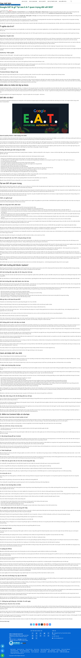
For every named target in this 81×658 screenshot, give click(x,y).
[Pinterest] (48, 633)
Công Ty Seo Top (29, 649)
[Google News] (40, 636)
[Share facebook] (31, 625)
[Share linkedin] (39, 625)
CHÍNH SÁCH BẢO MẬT (64, 652)
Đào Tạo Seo (13, 649)
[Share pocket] (47, 625)
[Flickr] (36, 636)
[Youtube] (44, 633)
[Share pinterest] (36, 625)
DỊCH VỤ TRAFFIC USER (52, 1)
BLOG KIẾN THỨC (62, 1)
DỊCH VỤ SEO (24, 1)
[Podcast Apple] (48, 636)
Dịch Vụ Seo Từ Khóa (55, 649)
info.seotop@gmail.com (58, 638)
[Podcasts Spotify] (32, 638)
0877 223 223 (56, 636)
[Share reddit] (45, 625)
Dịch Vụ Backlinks (35, 652)
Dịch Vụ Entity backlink (24, 650)
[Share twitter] (34, 625)
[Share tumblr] (42, 625)
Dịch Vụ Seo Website (65, 649)
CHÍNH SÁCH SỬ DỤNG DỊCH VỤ (17, 653)
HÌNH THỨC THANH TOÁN (53, 652)
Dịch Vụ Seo (36, 649)
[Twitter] (36, 633)
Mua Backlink (43, 652)
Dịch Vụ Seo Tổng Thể (45, 649)
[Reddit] (32, 636)
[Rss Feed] (36, 638)
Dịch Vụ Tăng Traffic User (62, 650)
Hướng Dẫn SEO (7, 4)
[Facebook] (32, 633)
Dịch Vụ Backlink (51, 650)
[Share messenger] (50, 625)
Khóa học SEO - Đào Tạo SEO (15, 4)
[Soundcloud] (40, 633)
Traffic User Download (25, 652)
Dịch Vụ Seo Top (20, 649)
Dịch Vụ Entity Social (14, 652)
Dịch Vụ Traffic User (35, 650)
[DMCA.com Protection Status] (23, 643)
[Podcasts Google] (44, 636)
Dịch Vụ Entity (44, 650)
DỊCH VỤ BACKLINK (33, 1)
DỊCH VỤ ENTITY (42, 1)
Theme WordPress (14, 650)
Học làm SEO (2, 4)
